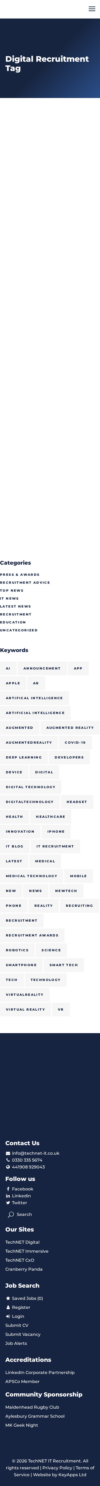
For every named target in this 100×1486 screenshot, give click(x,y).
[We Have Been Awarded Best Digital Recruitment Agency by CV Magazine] (50, 158)
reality (43, 906)
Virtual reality (25, 1009)
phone (14, 906)
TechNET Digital (22, 1242)
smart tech (64, 965)
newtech (66, 891)
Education (13, 622)
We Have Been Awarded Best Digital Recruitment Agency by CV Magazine (44, 237)
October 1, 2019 (17, 427)
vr (61, 1009)
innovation (20, 831)
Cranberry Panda (24, 1269)
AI (8, 668)
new (11, 891)
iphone (56, 831)
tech (12, 980)
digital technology (30, 787)
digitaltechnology (30, 802)
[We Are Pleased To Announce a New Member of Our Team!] (50, 367)
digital (44, 772)
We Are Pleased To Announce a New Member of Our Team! (45, 446)
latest (14, 861)
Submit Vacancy (23, 1334)
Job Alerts (16, 1343)
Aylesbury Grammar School (35, 1416)
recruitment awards (32, 935)
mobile (78, 876)
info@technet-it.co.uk (35, 1153)
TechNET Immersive (27, 1251)
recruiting (79, 906)
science (51, 950)
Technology (46, 980)
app (78, 668)
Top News (12, 590)
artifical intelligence (34, 698)
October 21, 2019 (18, 219)
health (14, 817)
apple (13, 683)
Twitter (19, 1202)
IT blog (15, 846)
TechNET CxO (19, 1260)
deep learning (24, 757)
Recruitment (16, 614)
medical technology (31, 876)
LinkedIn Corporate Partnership (40, 1372)
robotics (17, 950)
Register (20, 1307)
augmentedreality (29, 742)
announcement (42, 668)
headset (77, 802)
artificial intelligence (35, 713)
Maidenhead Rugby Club (32, 1407)
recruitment (22, 920)
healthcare (50, 817)
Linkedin (21, 1195)
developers (69, 757)
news (35, 891)
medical (45, 861)
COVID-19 (75, 742)
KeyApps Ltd (72, 1474)
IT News (9, 598)
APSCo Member (22, 1381)
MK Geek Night (21, 1425)
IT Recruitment (55, 846)
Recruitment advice (25, 582)
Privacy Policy (57, 1467)
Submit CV (16, 1325)
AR (36, 683)
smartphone (21, 965)
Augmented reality (70, 728)
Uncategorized (19, 630)
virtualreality (25, 995)
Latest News (15, 606)
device (14, 772)
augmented (20, 728)
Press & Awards (20, 575)
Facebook (22, 1189)
